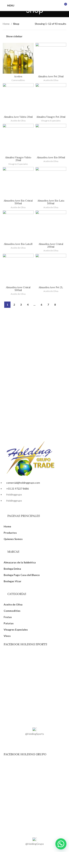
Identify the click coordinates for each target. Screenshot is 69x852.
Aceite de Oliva (50, 80)
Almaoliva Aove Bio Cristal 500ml (18, 202)
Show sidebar (14, 36)
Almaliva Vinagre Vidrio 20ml (18, 159)
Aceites (18, 76)
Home (6, 23)
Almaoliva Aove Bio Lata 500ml (51, 202)
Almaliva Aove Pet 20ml (50, 76)
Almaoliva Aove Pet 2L (51, 287)
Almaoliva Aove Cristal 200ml (51, 245)
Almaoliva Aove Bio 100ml (51, 157)
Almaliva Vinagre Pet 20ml (50, 116)
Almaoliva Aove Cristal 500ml (18, 289)
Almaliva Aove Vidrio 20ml (18, 116)
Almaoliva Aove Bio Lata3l (18, 243)
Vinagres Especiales (51, 120)
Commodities (18, 80)
